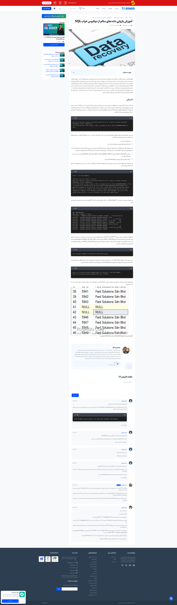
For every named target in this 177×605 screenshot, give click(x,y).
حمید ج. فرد (125, 25)
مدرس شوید (113, 557)
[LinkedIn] (126, 565)
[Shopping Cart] (54, 8)
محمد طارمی (124, 507)
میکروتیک (95, 569)
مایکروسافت (94, 559)
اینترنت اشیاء (94, 588)
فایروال (95, 578)
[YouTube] (133, 565)
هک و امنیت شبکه (93, 564)
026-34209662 (72, 568)
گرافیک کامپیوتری (93, 585)
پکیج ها (110, 8)
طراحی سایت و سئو (93, 583)
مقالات (125, 17)
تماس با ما (114, 562)
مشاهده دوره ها (46, 3)
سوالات (97, 8)
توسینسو (130, 17)
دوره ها (116, 8)
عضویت (58, 589)
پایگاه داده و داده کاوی (118, 17)
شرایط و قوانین (44, 602)
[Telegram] (130, 565)
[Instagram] (122, 565)
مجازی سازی (94, 562)
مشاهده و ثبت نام (54, 44)
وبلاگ (115, 559)
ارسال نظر (75, 395)
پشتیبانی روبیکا (73, 570)
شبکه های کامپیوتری (93, 557)
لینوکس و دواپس (93, 566)
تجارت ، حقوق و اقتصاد (92, 595)
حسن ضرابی (124, 401)
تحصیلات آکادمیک (93, 592)
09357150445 (72, 565)
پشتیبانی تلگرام (73, 573)
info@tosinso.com (71, 562)
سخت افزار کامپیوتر (93, 590)
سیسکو (95, 571)
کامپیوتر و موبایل (93, 576)
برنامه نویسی (94, 573)
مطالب (103, 8)
